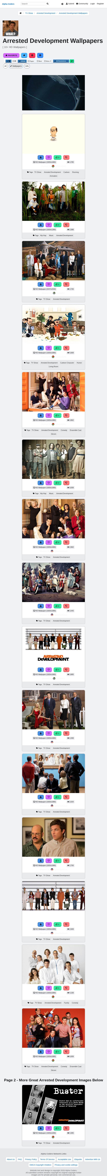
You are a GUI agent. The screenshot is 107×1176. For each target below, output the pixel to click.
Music (51, 235)
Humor (79, 363)
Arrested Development (46, 13)
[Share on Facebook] (40, 55)
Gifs (27, 66)
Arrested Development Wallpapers (73, 13)
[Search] (47, 4)
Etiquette (78, 1159)
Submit (71, 4)
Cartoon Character (67, 363)
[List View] (14, 61)
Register (100, 4)
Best (40, 61)
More (48, 61)
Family (66, 1003)
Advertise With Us (92, 1159)
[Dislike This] (66, 225)
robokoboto (60, 166)
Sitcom (53, 434)
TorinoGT (60, 293)
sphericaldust (60, 551)
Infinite (23, 61)
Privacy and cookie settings (66, 1165)
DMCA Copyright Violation (40, 1165)
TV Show (29, 13)
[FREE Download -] (41, 225)
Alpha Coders (8, 4)
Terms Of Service (47, 1159)
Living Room (53, 366)
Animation (53, 176)
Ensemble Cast (75, 430)
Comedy (64, 430)
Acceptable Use (64, 1159)
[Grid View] (8, 61)
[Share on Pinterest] (32, 55)
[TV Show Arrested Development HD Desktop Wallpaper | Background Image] (53, 280)
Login (92, 4)
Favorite (12, 55)
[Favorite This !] (49, 225)
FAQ (20, 1159)
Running (75, 172)
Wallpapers (17, 66)
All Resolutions (61, 61)
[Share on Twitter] (24, 55)
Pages (32, 61)
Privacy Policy (31, 1159)
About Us (11, 1159)
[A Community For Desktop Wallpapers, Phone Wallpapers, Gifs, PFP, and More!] (21, 13)
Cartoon (66, 172)
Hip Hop (43, 235)
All (5, 66)
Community (83, 4)
